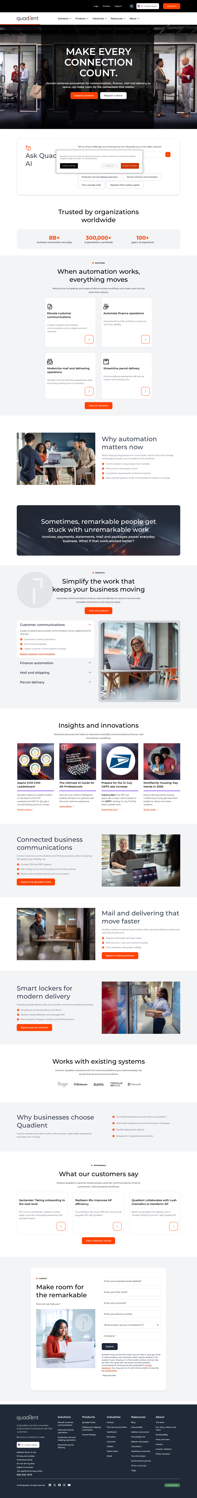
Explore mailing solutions (120, 955)
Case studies (136, 1427)
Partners (106, 6)
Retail (109, 1456)
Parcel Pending (89, 1434)
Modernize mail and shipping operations (100, 177)
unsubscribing (111, 1370)
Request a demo (113, 95)
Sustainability (162, 1434)
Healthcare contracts (140, 1451)
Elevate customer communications (142, 177)
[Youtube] (69, 1485)
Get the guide (149, 809)
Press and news (163, 1439)
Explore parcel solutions (34, 1027)
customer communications (41, 654)
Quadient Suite (88, 1422)
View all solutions (98, 405)
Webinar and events (140, 1432)
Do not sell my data (26, 1463)
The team (160, 1422)
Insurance (111, 1441)
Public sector (112, 1451)
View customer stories (98, 1240)
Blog (133, 1422)
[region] (98, 777)
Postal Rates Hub (109, 809)
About (133, 18)
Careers (159, 1444)
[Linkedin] (49, 1485)
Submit (110, 1346)
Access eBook (65, 806)
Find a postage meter (91, 185)
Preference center (25, 1460)
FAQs (133, 1470)
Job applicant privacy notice (29, 1471)
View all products (98, 610)
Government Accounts (141, 1461)
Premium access (24, 809)
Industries (98, 18)
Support (118, 6)
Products (80, 18)
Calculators (136, 1446)
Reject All (110, 166)
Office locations (163, 1454)
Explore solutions (84, 95)
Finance (110, 1422)
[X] (54, 1485)
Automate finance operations (66, 1431)
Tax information (138, 1456)
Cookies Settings (172, 1485)
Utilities (110, 1446)
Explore (24, 654)
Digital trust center (25, 1467)
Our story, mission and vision (166, 1428)
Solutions (63, 18)
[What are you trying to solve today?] (167, 154)
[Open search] (131, 6)
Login (96, 6)
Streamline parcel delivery (66, 1446)
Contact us (171, 6)
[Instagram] (64, 1485)
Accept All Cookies (130, 166)
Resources (117, 18)
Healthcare (112, 1432)
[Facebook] (59, 1485)
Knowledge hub (138, 1437)
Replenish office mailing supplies (125, 185)
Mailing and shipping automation (91, 1428)
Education (111, 1437)
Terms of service (138, 1465)
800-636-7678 (24, 1474)
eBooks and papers (140, 1441)
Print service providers (117, 1427)
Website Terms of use (26, 1452)
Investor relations (164, 1449)
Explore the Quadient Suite (36, 881)
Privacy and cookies (26, 1456)
